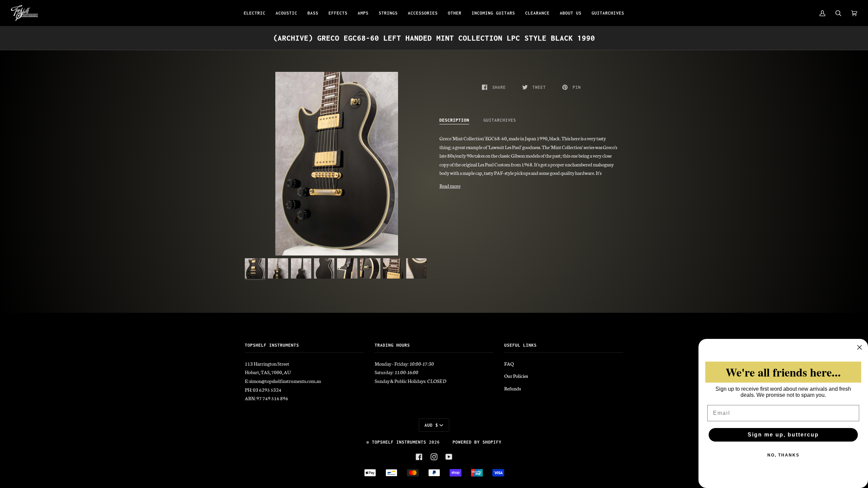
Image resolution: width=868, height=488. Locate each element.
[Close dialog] (859, 347)
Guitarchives (500, 120)
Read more (449, 185)
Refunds (512, 388)
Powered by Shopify (477, 442)
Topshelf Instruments (399, 442)
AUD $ (431, 425)
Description (454, 120)
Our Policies (516, 375)
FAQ (509, 363)
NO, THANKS (783, 455)
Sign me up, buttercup (783, 435)
